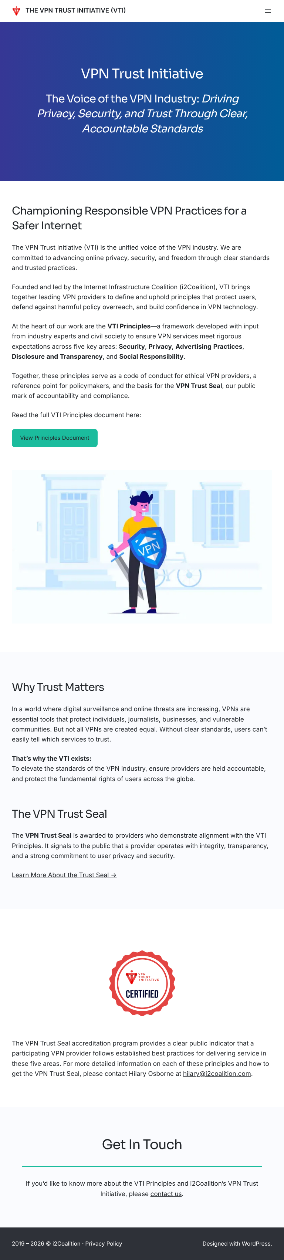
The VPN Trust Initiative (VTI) (76, 10)
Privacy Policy (103, 1243)
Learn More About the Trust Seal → (64, 875)
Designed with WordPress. (237, 1243)
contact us (166, 1194)
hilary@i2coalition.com (217, 1074)
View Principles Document (54, 437)
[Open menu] (267, 11)
